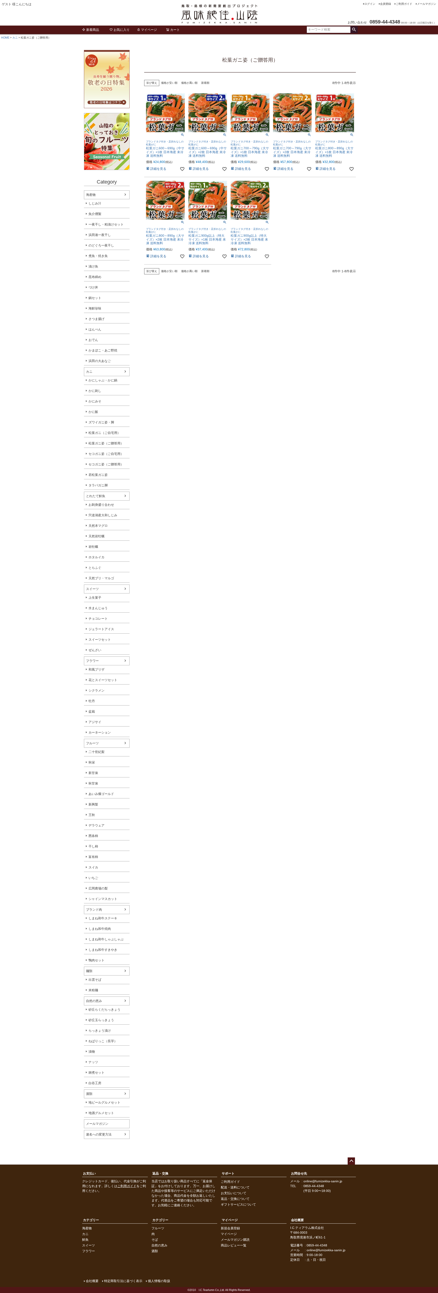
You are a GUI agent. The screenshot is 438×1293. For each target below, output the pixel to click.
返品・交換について (235, 1199)
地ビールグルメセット (104, 1102)
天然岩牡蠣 (96, 536)
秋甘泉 (93, 783)
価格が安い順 (169, 82)
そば (154, 1239)
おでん (93, 340)
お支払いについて (233, 1193)
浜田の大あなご (100, 361)
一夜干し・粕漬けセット (106, 224)
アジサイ (95, 722)
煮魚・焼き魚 (98, 256)
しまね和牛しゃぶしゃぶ (106, 939)
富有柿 (93, 857)
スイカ (93, 867)
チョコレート (98, 618)
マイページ (149, 29)
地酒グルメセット (101, 1113)
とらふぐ (95, 567)
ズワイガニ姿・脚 (101, 422)
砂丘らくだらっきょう (104, 1009)
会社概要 (297, 1220)
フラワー (92, 661)
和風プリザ (96, 669)
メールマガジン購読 (235, 1239)
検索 (353, 29)
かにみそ (95, 401)
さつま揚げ (96, 319)
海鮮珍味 (95, 308)
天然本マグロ (98, 525)
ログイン (369, 3)
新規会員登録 (230, 1228)
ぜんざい (95, 650)
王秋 (92, 815)
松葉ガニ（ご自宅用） (104, 433)
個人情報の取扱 (159, 1281)
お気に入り (122, 29)
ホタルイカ (96, 557)
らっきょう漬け (100, 1030)
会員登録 (385, 3)
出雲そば (95, 979)
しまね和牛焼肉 (100, 929)
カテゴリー (91, 1220)
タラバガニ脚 (98, 485)
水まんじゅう (98, 608)
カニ (15, 37)
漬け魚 (93, 266)
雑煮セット (96, 1072)
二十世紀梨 (96, 752)
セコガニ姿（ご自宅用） (106, 454)
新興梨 (93, 804)
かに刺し (95, 391)
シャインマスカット (103, 899)
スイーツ (92, 589)
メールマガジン (426, 3)
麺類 (89, 971)
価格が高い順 (189, 82)
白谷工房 (95, 1083)
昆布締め (95, 277)
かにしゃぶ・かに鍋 (103, 380)
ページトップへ (351, 1161)
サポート (228, 1173)
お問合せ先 (299, 1173)
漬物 (92, 1051)
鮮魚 (85, 1239)
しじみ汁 (95, 203)
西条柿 (93, 836)
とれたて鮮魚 (95, 496)
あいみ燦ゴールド (101, 794)
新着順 (205, 82)
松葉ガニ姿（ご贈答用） (106, 443)
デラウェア (96, 825)
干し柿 (93, 846)
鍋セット (95, 298)
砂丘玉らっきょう (101, 1020)
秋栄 (92, 762)
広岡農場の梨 (98, 888)
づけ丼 (93, 287)
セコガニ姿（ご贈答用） (106, 464)
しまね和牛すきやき (103, 950)
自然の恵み (94, 1001)
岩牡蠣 (93, 546)
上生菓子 (95, 597)
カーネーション (100, 732)
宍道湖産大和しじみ (103, 515)
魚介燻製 (95, 214)
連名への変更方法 (99, 1134)
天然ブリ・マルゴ (101, 578)
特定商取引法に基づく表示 (123, 1281)
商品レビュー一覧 (233, 1245)
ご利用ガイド (404, 3)
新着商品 (92, 29)
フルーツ (92, 743)
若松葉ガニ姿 (98, 475)
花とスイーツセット (103, 680)
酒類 (89, 1094)
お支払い (89, 1173)
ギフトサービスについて (238, 1204)
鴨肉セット (96, 960)
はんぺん (95, 329)
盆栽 (92, 711)
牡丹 (92, 701)
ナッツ (93, 1062)
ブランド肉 (94, 909)
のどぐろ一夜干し (101, 245)
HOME (5, 37)
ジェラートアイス (101, 629)
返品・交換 (160, 1173)
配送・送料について (235, 1187)
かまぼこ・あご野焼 (103, 350)
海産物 (91, 195)
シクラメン (96, 690)
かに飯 (93, 412)
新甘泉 (93, 773)
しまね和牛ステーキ (103, 918)
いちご (93, 878)
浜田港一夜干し (100, 235)
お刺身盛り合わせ (101, 504)
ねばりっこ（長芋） (103, 1041)
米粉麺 (93, 990)
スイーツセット (100, 639)
